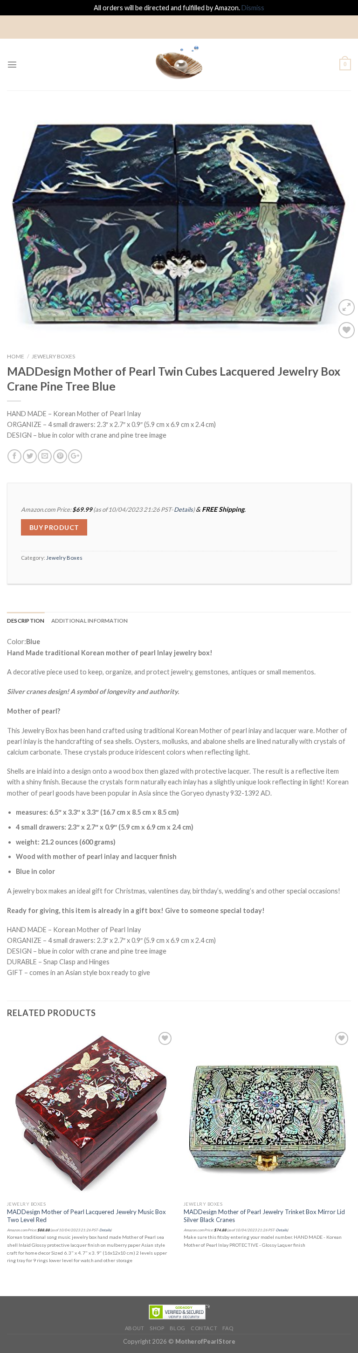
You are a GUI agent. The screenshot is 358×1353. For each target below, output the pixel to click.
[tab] (26, 621)
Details (183, 509)
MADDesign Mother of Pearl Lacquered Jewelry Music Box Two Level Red (86, 1215)
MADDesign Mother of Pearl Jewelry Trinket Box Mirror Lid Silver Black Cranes (264, 1215)
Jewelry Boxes (53, 356)
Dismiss (252, 8)
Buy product (54, 527)
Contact (204, 1328)
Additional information (89, 621)
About (135, 1328)
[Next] (338, 222)
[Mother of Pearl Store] (179, 64)
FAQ (227, 1328)
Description (26, 621)
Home (15, 356)
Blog (178, 1328)
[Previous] (19, 222)
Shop (157, 1328)
